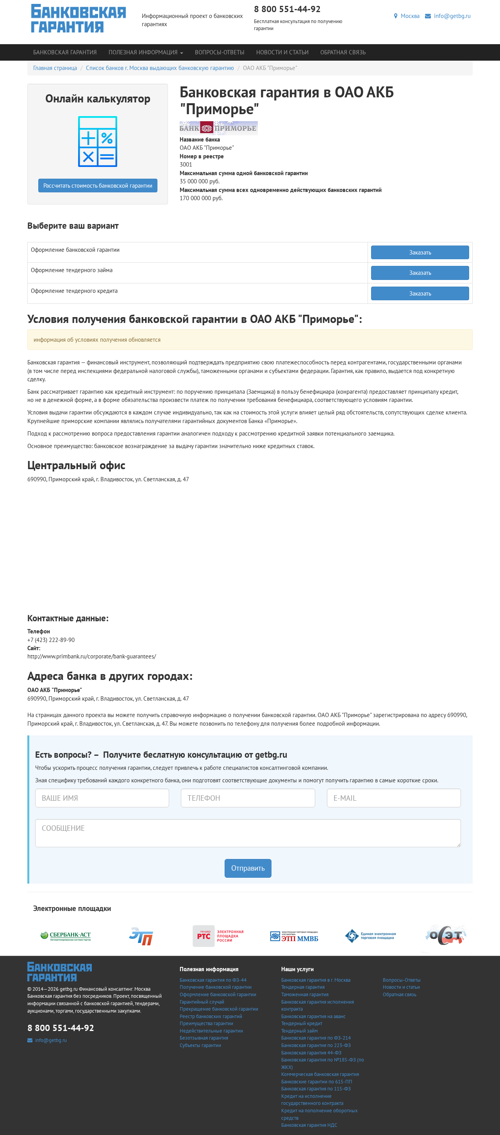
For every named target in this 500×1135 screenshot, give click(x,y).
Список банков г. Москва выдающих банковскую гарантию (160, 68)
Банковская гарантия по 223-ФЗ (316, 1045)
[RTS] (218, 935)
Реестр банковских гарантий (211, 1016)
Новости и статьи (282, 52)
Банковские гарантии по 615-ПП (316, 1081)
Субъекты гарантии (200, 1045)
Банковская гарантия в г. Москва (315, 980)
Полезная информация (144, 52)
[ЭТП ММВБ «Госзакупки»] (294, 935)
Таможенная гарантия (305, 994)
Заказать (420, 252)
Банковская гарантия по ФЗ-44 (213, 980)
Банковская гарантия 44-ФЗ (311, 1052)
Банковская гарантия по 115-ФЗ (316, 1088)
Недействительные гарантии (211, 1030)
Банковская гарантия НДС (309, 1125)
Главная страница (55, 68)
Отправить (248, 868)
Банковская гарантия (65, 52)
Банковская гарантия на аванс (313, 1016)
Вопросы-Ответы (220, 52)
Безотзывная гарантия (204, 1038)
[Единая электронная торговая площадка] (370, 935)
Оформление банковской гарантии (218, 994)
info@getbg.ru (451, 16)
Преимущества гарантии (206, 1023)
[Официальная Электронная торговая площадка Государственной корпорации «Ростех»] (141, 935)
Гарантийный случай (202, 1002)
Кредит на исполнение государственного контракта (312, 1100)
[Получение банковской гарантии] (78, 18)
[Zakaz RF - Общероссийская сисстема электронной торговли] (446, 935)
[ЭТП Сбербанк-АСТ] (65, 935)
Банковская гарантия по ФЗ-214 (316, 1038)
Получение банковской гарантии (216, 987)
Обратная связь (343, 52)
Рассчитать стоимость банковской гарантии (97, 185)
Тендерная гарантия (303, 987)
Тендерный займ (299, 1030)
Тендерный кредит (301, 1023)
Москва (409, 16)
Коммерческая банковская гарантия (320, 1074)
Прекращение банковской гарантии (219, 1009)
